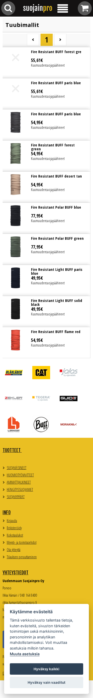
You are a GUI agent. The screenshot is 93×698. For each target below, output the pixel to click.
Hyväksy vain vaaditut (46, 682)
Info (7, 512)
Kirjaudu (12, 520)
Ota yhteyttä (13, 549)
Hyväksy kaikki (46, 669)
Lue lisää (46, 62)
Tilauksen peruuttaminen (22, 556)
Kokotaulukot (15, 535)
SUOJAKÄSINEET (16, 467)
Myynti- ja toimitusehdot (21, 542)
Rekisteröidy (14, 527)
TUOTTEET (12, 450)
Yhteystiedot (15, 572)
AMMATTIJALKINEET (19, 482)
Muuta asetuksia (25, 654)
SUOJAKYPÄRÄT (16, 496)
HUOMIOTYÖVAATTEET (20, 475)
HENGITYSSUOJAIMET (20, 489)
